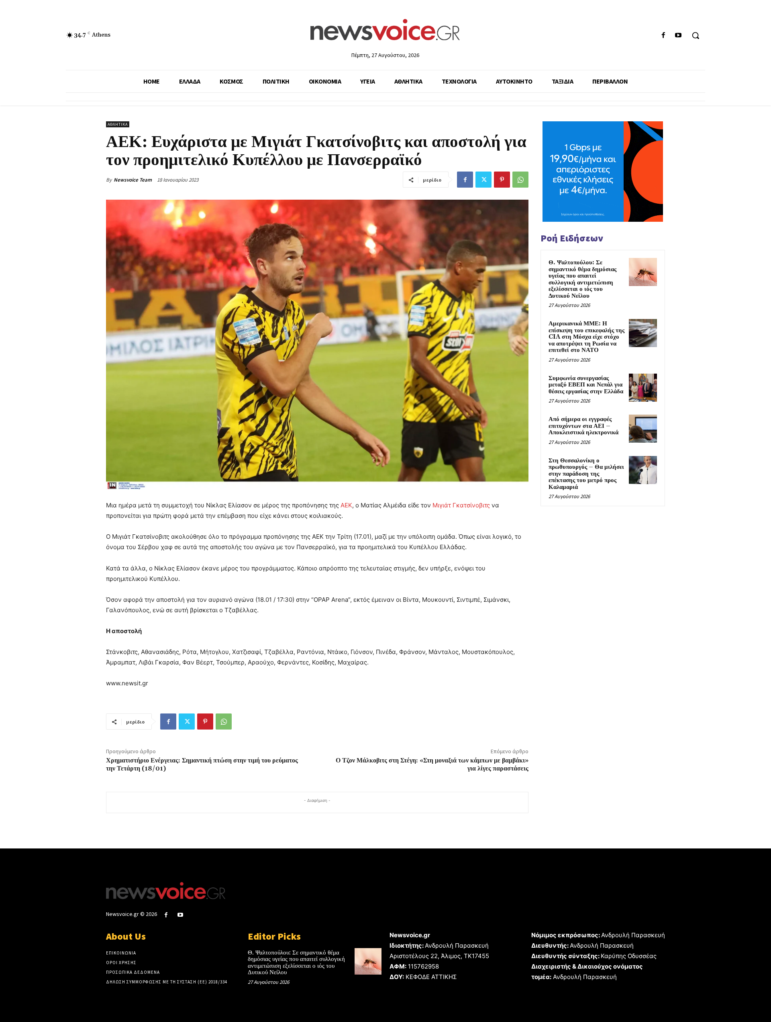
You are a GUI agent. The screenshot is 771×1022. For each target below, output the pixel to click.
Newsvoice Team (133, 179)
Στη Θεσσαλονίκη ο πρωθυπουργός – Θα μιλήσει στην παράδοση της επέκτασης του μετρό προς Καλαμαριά (586, 474)
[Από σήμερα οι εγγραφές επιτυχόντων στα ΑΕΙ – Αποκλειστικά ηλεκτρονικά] (643, 429)
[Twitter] (483, 180)
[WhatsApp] (520, 180)
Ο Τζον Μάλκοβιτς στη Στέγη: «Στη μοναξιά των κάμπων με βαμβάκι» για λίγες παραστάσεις (432, 764)
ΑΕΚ (346, 505)
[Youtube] (678, 35)
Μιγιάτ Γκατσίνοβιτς (461, 505)
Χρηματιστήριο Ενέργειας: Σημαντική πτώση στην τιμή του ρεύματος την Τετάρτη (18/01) (202, 764)
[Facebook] (663, 35)
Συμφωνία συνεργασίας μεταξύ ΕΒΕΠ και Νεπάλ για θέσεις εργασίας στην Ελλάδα (586, 384)
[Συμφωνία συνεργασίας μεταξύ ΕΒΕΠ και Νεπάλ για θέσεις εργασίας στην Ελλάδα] (643, 388)
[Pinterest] (502, 180)
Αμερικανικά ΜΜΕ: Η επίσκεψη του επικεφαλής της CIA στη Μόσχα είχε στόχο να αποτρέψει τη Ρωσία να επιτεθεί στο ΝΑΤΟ (586, 337)
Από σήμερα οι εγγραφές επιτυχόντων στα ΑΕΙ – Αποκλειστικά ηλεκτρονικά (583, 425)
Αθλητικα (118, 124)
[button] (695, 35)
